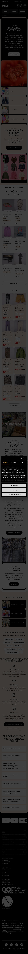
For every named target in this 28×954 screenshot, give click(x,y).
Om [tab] (23, 462)
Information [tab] (14, 462)
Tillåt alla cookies (14, 485)
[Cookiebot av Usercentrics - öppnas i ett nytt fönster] (20, 458)
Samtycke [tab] (5, 462)
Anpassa (13, 490)
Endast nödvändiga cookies (14, 494)
